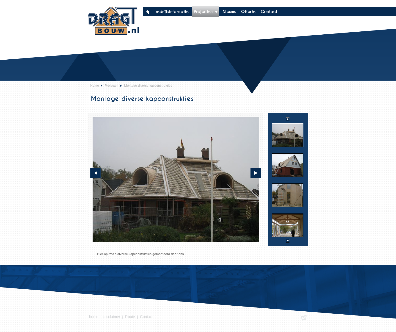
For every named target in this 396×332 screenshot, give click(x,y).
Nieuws (229, 11)
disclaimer (111, 317)
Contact (269, 11)
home (93, 317)
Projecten (204, 11)
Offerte (248, 11)
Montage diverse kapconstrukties (148, 85)
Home (94, 85)
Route (130, 317)
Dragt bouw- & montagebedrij (113, 20)
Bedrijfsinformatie (172, 11)
